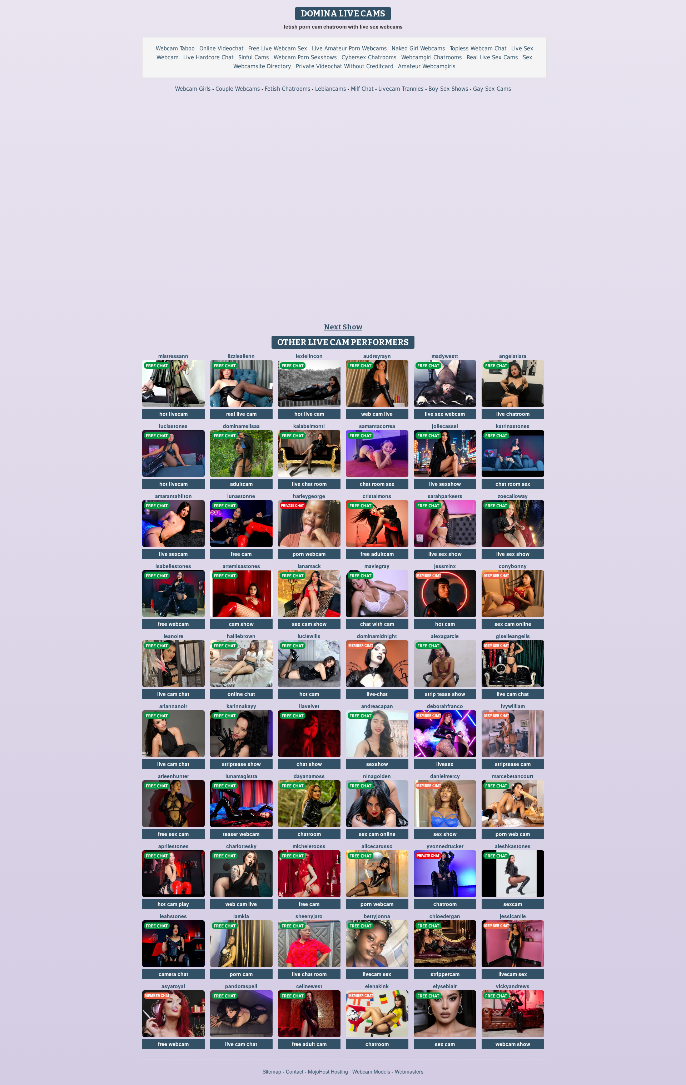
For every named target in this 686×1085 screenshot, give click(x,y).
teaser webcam (241, 833)
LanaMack (309, 565)
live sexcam (173, 553)
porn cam (241, 973)
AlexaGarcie (445, 635)
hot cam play (173, 903)
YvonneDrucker (445, 846)
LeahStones (173, 916)
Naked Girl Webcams (418, 48)
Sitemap (272, 1071)
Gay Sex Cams (492, 88)
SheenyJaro (309, 916)
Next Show (343, 327)
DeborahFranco (445, 706)
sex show (445, 833)
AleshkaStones (513, 846)
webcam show (513, 1043)
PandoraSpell (241, 986)
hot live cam (309, 413)
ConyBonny (513, 565)
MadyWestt (445, 355)
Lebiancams (330, 88)
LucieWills (309, 635)
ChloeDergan (444, 916)
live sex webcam (445, 413)
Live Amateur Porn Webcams (349, 48)
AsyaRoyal (173, 986)
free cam (241, 553)
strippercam (445, 973)
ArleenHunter (173, 776)
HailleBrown (241, 635)
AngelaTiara (512, 355)
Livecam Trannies (401, 88)
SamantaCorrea (377, 425)
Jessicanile (513, 916)
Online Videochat (221, 48)
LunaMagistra (241, 776)
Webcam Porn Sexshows (305, 57)
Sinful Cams (253, 57)
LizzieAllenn (241, 355)
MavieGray (376, 565)
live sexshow (445, 483)
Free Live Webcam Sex (277, 48)
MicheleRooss (309, 846)
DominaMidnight (377, 635)
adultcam (241, 483)
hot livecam (173, 413)
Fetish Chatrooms (287, 88)
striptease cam (513, 763)
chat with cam (377, 623)
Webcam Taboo (175, 48)
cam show (241, 623)
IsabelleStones (173, 565)
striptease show (241, 763)
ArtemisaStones (241, 565)
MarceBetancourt (512, 776)
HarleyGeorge (309, 495)
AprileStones (173, 846)
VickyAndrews (513, 986)
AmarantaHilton (173, 495)
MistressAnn (173, 355)
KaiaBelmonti (309, 425)
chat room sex (377, 483)
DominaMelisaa (241, 425)
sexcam (512, 903)
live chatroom (513, 413)
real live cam (241, 413)
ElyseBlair (445, 986)
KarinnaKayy (241, 706)
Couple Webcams (237, 88)
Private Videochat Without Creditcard (344, 66)
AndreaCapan (377, 706)
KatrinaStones (513, 425)
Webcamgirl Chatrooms (431, 57)
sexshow (377, 763)
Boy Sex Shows (448, 88)
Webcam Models (371, 1071)
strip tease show (445, 693)
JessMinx (445, 565)
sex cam (445, 1043)
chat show (309, 763)
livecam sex (377, 973)
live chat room (309, 483)
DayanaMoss (309, 776)
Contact (294, 1071)
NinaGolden (377, 776)
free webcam (173, 623)
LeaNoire (173, 635)
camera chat (173, 973)
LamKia (241, 916)
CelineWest (309, 986)
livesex (444, 763)
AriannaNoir (173, 706)
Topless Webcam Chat (478, 48)
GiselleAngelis (513, 635)
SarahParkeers (445, 495)
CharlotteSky (241, 846)
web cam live (377, 413)
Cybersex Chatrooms (369, 57)
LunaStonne (241, 495)
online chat (241, 693)
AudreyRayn (377, 355)
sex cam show (309, 623)
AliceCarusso (377, 846)
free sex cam (173, 833)
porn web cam (513, 833)
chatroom (309, 833)
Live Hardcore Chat (208, 57)
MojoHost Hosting (328, 1071)
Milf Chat (362, 88)
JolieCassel (445, 425)
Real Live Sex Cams (492, 57)
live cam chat (173, 693)
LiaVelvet (309, 706)
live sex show (445, 553)
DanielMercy (445, 776)
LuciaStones (173, 425)
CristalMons (377, 495)
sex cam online (512, 623)
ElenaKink (377, 986)
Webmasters (409, 1071)
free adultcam (377, 553)
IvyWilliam (513, 706)
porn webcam (309, 553)
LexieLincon (309, 355)
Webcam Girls (193, 88)
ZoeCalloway (513, 495)
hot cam (445, 623)
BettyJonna (377, 916)
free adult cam (309, 1043)
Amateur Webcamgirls (427, 66)
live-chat (377, 693)
